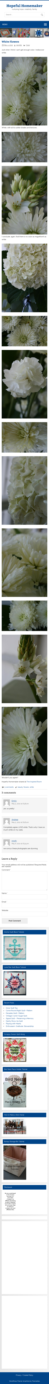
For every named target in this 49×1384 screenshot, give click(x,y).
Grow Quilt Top (12, 1008)
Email (4, 902)
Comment (6, 870)
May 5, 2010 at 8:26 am (20, 822)
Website (5, 910)
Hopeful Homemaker (24, 5)
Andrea (15, 819)
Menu (5, 24)
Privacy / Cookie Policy (24, 1375)
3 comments (9, 787)
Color (28, 45)
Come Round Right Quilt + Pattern (19, 1011)
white (32, 787)
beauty (20, 787)
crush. (14, 841)
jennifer (19, 45)
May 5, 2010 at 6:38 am (20, 804)
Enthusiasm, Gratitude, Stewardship (20, 1026)
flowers (26, 787)
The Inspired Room (34, 782)
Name (5, 893)
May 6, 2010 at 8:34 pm (20, 844)
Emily (14, 801)
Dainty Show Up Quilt (14, 1021)
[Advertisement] (10, 1257)
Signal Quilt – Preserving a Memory (20, 1018)
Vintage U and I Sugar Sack (16, 1016)
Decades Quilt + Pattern (15, 1013)
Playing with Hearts (13, 1024)
